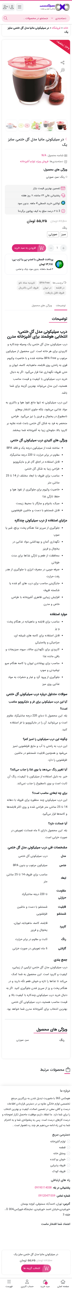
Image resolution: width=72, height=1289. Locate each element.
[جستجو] (5, 18)
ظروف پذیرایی (57, 1165)
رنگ (64, 227)
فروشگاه (56, 28)
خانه (65, 28)
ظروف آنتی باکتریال (29, 288)
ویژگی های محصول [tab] (42, 306)
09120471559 (46, 1196)
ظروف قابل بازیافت (54, 293)
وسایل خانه (59, 1153)
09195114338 (43, 1188)
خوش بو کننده (57, 1159)
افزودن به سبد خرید (25, 248)
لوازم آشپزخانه (27, 161)
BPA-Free (45, 283)
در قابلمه (60, 288)
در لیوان (47, 288)
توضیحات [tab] (61, 306)
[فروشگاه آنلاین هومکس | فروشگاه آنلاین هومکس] (54, 7)
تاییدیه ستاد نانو (27, 283)
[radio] (63, 234)
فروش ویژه (42, 161)
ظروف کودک (58, 1171)
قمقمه (62, 1147)
